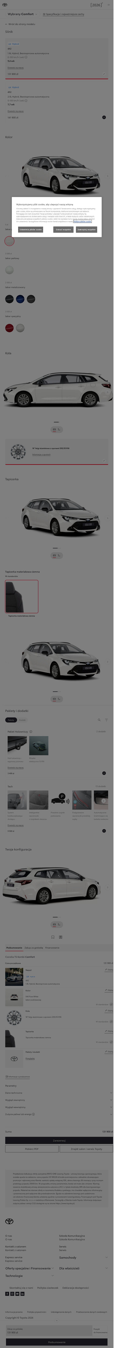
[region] (57, 217)
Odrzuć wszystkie (63, 229)
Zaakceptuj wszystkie (87, 229)
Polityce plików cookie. (82, 221)
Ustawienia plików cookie (31, 229)
